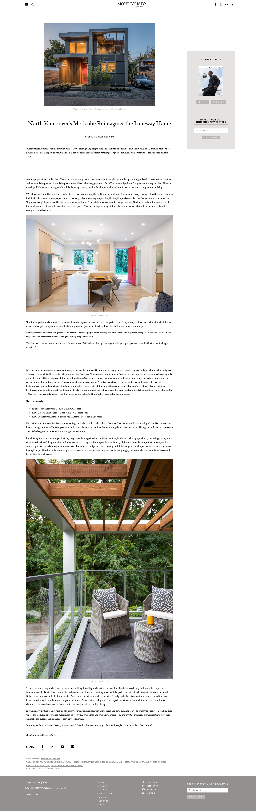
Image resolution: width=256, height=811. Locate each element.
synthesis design (155, 762)
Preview (202, 102)
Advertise (102, 790)
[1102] (42, 747)
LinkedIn (232, 4)
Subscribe (218, 102)
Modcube (42, 187)
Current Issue (104, 794)
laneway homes (70, 762)
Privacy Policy (33, 794)
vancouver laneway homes (67, 766)
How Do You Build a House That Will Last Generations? (60, 413)
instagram (152, 786)
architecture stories (46, 735)
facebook (152, 782)
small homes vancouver (129, 762)
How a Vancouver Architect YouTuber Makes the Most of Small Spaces (67, 417)
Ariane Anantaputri (103, 137)
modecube (108, 762)
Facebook (215, 4)
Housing (55, 762)
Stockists (102, 786)
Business (46, 758)
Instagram (221, 4)
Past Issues (103, 797)
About (100, 782)
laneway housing (91, 762)
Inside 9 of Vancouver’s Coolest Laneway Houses (56, 409)
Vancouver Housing (38, 766)
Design (56, 758)
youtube (151, 790)
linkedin (151, 793)
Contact (102, 805)
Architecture (41, 762)
